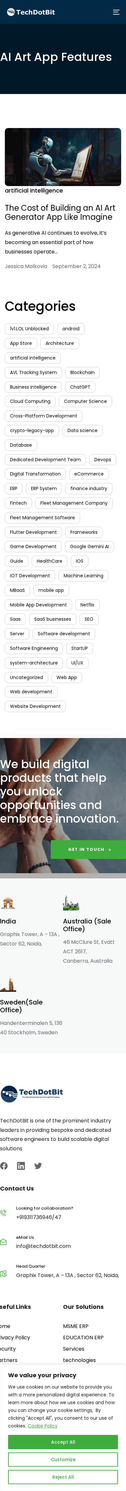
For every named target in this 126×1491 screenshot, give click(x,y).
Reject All (63, 1477)
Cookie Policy (43, 1426)
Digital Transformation (35, 474)
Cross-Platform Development (43, 416)
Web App (67, 677)
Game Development (33, 546)
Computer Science (85, 401)
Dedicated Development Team (45, 459)
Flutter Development (33, 532)
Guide (16, 561)
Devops (102, 459)
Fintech (18, 503)
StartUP (79, 648)
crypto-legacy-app (32, 430)
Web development (31, 691)
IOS (79, 561)
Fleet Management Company (74, 503)
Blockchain (82, 372)
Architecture (60, 343)
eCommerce (89, 474)
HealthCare (49, 561)
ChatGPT (80, 387)
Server (17, 633)
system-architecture (34, 663)
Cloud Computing (30, 401)
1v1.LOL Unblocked (29, 328)
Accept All (63, 1442)
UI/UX (77, 663)
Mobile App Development (38, 605)
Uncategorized (26, 677)
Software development (64, 633)
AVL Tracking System (33, 372)
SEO (89, 619)
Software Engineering (34, 648)
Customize (63, 1459)
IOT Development (30, 575)
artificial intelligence (34, 190)
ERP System (44, 488)
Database (21, 445)
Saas (15, 619)
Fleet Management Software (42, 517)
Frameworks (84, 532)
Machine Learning (83, 575)
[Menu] (91, 12)
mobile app (51, 590)
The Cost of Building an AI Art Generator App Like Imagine (60, 213)
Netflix (87, 605)
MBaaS (17, 590)
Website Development (35, 706)
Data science (83, 430)
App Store (21, 343)
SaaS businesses (52, 619)
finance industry (88, 488)
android (70, 328)
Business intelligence (33, 387)
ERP (13, 488)
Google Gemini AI (89, 546)
